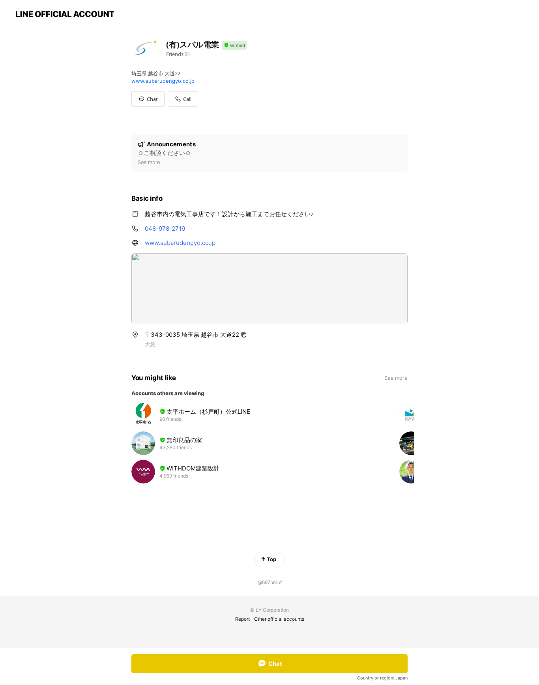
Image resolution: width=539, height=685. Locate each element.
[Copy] (244, 335)
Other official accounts (279, 619)
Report (242, 619)
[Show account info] (234, 45)
